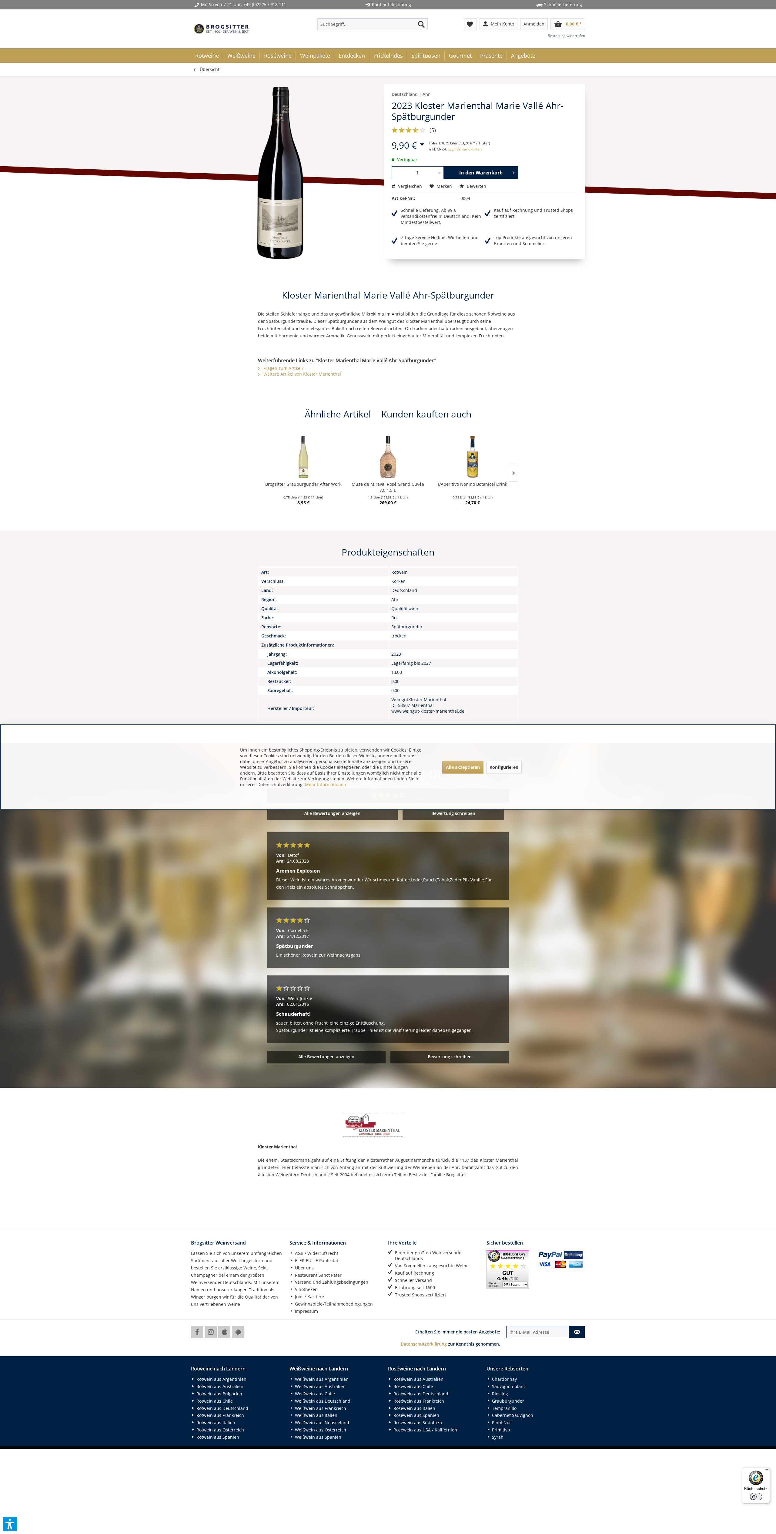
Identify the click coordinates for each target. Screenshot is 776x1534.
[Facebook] (197, 1332)
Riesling (499, 1394)
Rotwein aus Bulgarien (218, 1394)
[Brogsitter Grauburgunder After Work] (303, 457)
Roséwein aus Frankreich (418, 1401)
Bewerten (476, 186)
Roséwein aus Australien (417, 1379)
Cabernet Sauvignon (512, 1415)
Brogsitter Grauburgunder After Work (303, 484)
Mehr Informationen (325, 784)
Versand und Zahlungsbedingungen (331, 1282)
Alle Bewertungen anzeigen (332, 813)
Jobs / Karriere (309, 1296)
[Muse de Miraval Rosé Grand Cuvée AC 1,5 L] (388, 457)
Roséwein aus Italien (413, 1408)
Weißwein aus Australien (320, 1386)
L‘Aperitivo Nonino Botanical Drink (472, 484)
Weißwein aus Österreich (320, 1430)
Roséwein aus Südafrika (417, 1422)
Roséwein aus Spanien (415, 1415)
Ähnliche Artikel (338, 414)
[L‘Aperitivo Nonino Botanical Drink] (472, 457)
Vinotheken (306, 1289)
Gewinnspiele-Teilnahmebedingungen (333, 1304)
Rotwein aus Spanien (217, 1437)
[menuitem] (372, 24)
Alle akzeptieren (463, 767)
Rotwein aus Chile (214, 1401)
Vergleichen (409, 186)
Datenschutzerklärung (424, 1344)
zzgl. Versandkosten (465, 149)
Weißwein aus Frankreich (320, 1408)
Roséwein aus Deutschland (420, 1394)
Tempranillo (504, 1408)
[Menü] (766, 1471)
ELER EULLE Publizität (316, 1260)
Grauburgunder (507, 1401)
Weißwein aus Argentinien (321, 1379)
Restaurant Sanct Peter (318, 1275)
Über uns (304, 1268)
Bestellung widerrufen (566, 35)
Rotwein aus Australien (219, 1386)
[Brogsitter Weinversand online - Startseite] (221, 28)
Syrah (497, 1437)
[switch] (756, 1496)
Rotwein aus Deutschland (221, 1408)
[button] (10, 1524)
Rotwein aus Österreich (219, 1430)
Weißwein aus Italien (315, 1415)
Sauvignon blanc (508, 1386)
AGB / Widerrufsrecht (316, 1253)
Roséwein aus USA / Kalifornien (424, 1430)
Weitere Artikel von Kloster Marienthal (301, 374)
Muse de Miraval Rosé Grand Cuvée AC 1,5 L (388, 487)
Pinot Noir (501, 1422)
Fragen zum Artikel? (282, 368)
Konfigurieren (504, 767)
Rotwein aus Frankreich (219, 1415)
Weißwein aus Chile (314, 1394)
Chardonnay (504, 1379)
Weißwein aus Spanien (317, 1437)
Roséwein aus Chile (412, 1386)
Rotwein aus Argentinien (220, 1379)
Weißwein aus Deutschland (322, 1401)
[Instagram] (211, 1332)
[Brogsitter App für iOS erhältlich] (224, 1332)
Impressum (306, 1311)
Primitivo (500, 1430)
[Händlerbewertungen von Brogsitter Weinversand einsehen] (510, 1269)
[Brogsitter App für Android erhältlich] (238, 1332)
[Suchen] (421, 24)
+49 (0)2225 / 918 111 (264, 4)
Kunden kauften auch (426, 414)
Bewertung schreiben (453, 813)
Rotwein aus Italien (215, 1422)
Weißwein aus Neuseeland (321, 1422)
